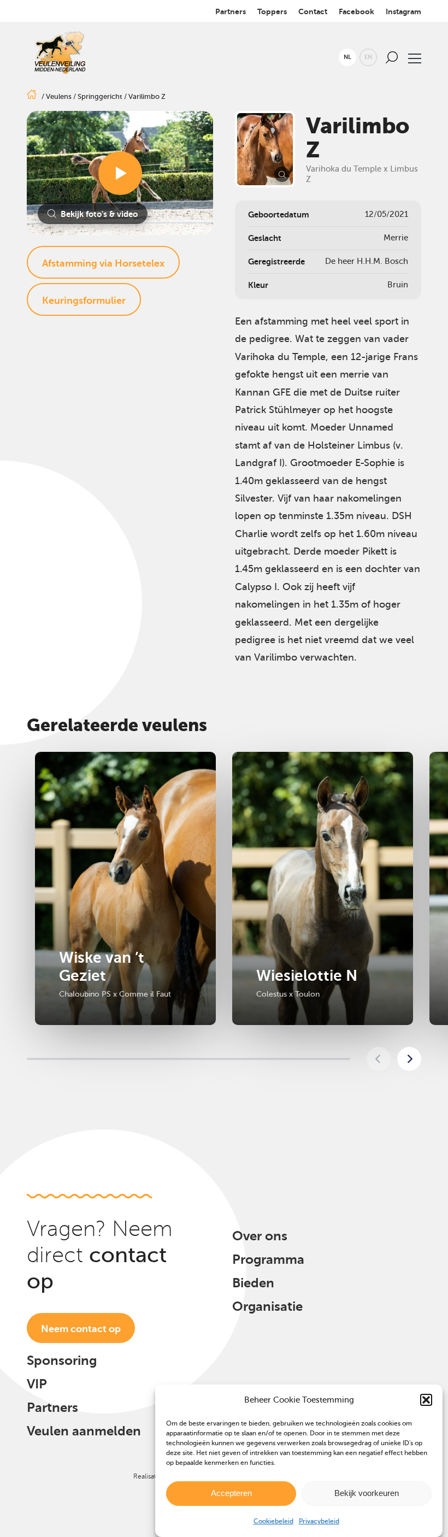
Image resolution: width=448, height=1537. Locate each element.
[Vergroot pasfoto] (265, 149)
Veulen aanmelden (84, 1431)
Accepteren (231, 1493)
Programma (268, 1259)
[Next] (409, 1059)
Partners (230, 11)
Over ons (259, 1236)
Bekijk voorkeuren (366, 1493)
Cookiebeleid (273, 1521)
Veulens (59, 96)
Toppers (272, 11)
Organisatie (267, 1306)
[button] (426, 1399)
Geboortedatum (278, 214)
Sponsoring (62, 1360)
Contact (312, 11)
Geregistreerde (276, 261)
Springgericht (100, 96)
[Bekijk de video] (120, 173)
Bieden (253, 1283)
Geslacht (264, 238)
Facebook (356, 11)
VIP (37, 1384)
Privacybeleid (319, 1521)
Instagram (403, 11)
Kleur (258, 285)
